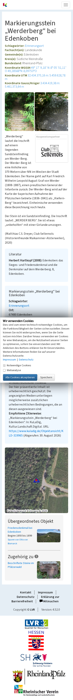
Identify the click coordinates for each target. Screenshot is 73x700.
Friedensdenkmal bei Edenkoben (20, 530)
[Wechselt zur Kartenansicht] (36, 480)
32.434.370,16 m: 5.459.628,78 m (35, 77)
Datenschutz (25, 597)
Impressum (45, 592)
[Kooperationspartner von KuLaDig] (51, 150)
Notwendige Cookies (19, 365)
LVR (32, 610)
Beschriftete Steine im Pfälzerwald (21, 565)
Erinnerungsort (34, 46)
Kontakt (25, 592)
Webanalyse (14, 370)
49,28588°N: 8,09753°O (22, 71)
